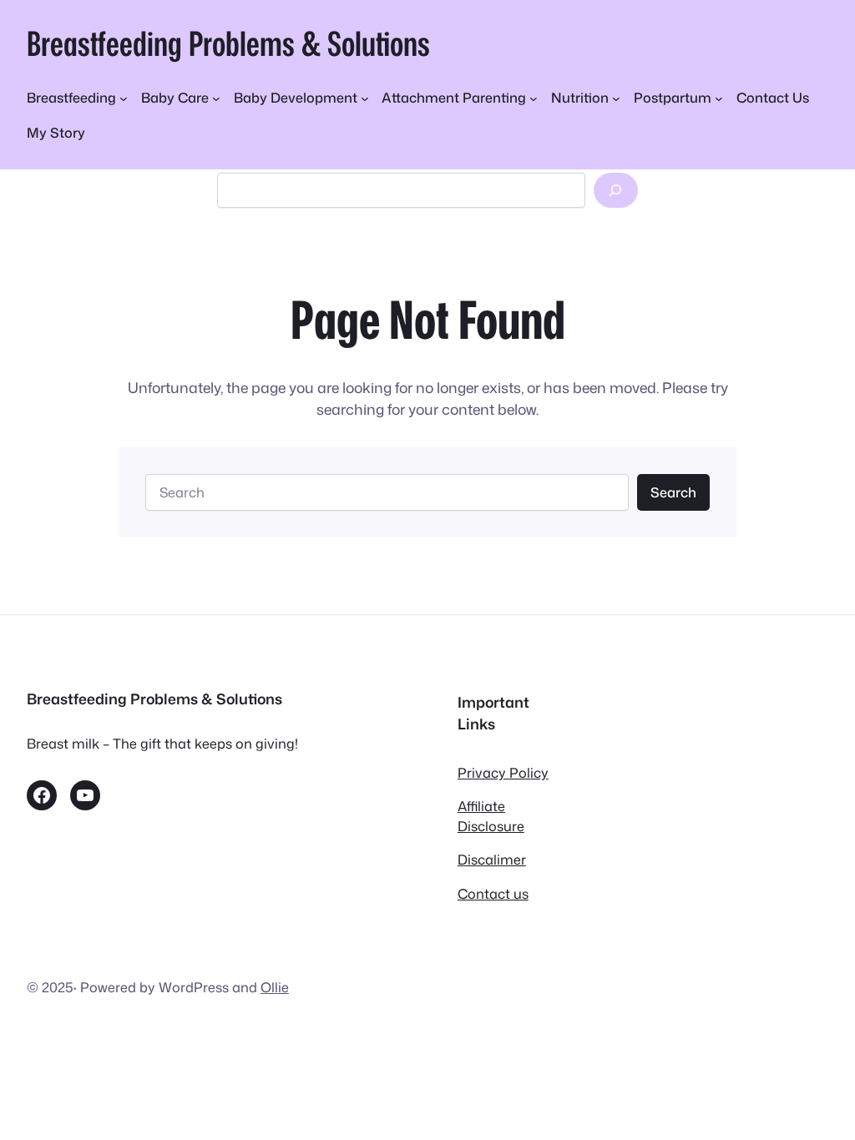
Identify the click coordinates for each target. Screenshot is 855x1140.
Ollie (275, 986)
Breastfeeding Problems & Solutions (228, 43)
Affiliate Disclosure (491, 815)
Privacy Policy (503, 772)
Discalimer (492, 859)
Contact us (493, 893)
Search (673, 492)
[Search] (616, 190)
